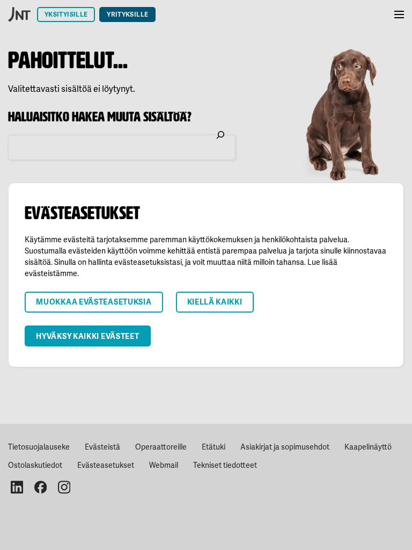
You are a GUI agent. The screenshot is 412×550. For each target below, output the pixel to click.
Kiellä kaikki (214, 301)
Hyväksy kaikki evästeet (87, 336)
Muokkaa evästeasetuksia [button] (93, 301)
